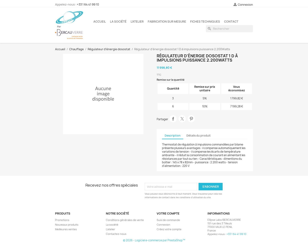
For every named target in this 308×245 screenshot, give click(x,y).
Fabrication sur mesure (167, 22)
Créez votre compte (169, 229)
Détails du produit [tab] (198, 135)
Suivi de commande (168, 220)
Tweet (182, 118)
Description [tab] (173, 135)
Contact (231, 22)
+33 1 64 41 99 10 (88, 4)
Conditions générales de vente (125, 220)
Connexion (163, 224)
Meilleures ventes (66, 229)
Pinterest (191, 118)
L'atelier (137, 22)
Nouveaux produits (66, 224)
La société (118, 22)
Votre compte (168, 213)
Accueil (99, 22)
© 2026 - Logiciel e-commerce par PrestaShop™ (154, 240)
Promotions (62, 220)
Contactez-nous (116, 234)
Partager (173, 118)
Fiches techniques (205, 22)
